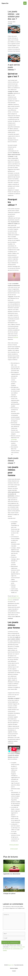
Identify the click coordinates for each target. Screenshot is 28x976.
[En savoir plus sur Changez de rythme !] (14, 884)
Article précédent (14, 844)
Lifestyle (10, 23)
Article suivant (14, 849)
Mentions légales (14, 968)
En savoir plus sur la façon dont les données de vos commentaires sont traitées (14, 948)
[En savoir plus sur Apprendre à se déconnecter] (14, 865)
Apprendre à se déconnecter (11, 874)
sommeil (16, 337)
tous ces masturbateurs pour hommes (14, 597)
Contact (14, 970)
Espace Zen (11, 965)
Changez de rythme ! (9, 893)
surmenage (14, 439)
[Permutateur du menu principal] (25, 3)
